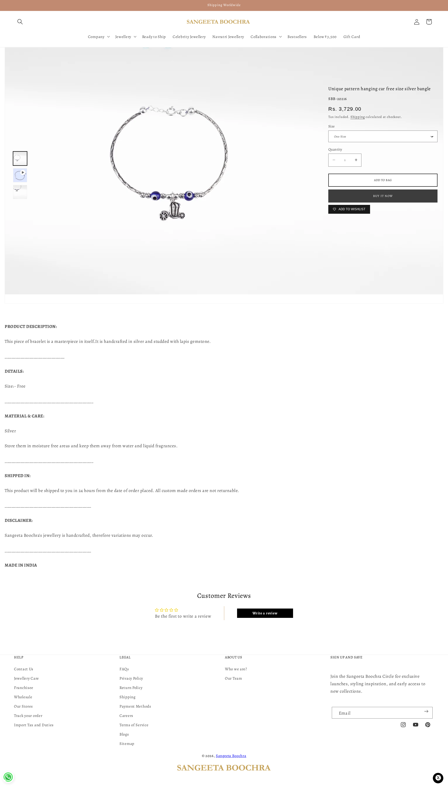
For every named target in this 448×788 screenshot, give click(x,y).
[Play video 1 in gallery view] (20, 175)
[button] (20, 22)
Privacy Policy (131, 678)
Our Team (233, 678)
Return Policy (130, 687)
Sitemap (126, 743)
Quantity (335, 149)
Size (331, 126)
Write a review (264, 613)
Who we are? (236, 669)
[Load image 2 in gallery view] (20, 192)
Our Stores (23, 706)
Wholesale (23, 697)
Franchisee (23, 687)
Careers (126, 715)
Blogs (124, 734)
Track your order (28, 715)
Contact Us (23, 669)
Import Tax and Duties (34, 725)
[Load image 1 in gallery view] (20, 158)
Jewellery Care (26, 678)
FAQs (124, 669)
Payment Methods (135, 706)
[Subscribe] (426, 711)
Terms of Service (134, 725)
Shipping (357, 116)
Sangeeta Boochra (231, 755)
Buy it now (383, 196)
